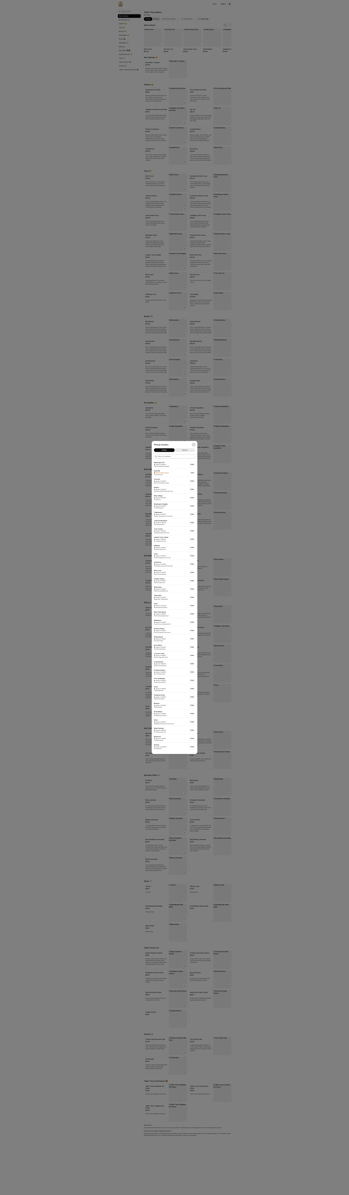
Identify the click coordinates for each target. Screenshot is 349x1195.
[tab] (164, 450)
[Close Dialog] (193, 444)
